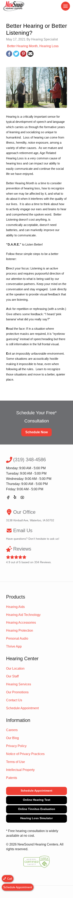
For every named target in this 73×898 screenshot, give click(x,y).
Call (9, 878)
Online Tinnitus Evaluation (36, 809)
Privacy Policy (16, 746)
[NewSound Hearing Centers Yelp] (15, 498)
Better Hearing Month (22, 46)
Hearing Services (18, 684)
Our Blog (12, 738)
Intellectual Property (20, 770)
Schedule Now (36, 432)
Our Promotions (17, 692)
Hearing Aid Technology (23, 615)
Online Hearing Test (36, 799)
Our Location (15, 668)
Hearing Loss (49, 46)
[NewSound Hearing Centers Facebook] (8, 498)
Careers (12, 730)
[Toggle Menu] (65, 6)
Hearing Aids (15, 607)
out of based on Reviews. (29, 555)
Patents (11, 778)
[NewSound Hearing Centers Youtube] (22, 498)
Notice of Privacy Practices (25, 754)
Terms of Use (15, 762)
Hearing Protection (19, 630)
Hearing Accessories (21, 622)
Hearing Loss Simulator (36, 818)
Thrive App (14, 646)
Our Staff (12, 676)
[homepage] (14, 6)
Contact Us (14, 700)
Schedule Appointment (22, 708)
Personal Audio (17, 638)
